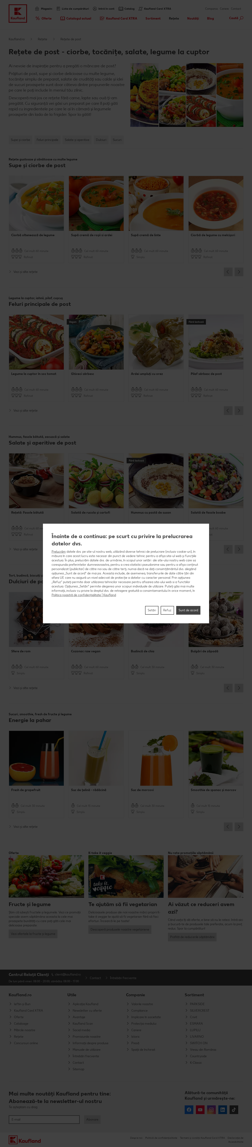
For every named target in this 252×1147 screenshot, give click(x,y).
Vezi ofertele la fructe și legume (33, 934)
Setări (152, 610)
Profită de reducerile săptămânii (192, 937)
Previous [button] (228, 272)
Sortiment (194, 994)
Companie (135, 994)
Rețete (42, 39)
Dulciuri (101, 140)
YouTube (200, 1109)
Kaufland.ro (17, 39)
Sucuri (117, 140)
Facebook (189, 1109)
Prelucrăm (59, 551)
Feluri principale (47, 140)
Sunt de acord (188, 610)
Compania (211, 8)
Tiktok (234, 1109)
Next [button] (239, 272)
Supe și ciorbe (20, 140)
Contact (236, 8)
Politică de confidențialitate (161, 1137)
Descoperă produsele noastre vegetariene (120, 929)
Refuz (167, 610)
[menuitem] (43, 18)
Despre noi (136, 1137)
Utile (71, 994)
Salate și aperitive (77, 140)
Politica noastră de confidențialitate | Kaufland (84, 595)
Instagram (211, 1109)
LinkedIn (222, 1109)
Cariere (224, 8)
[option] (36, 219)
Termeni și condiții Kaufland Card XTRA (202, 1137)
